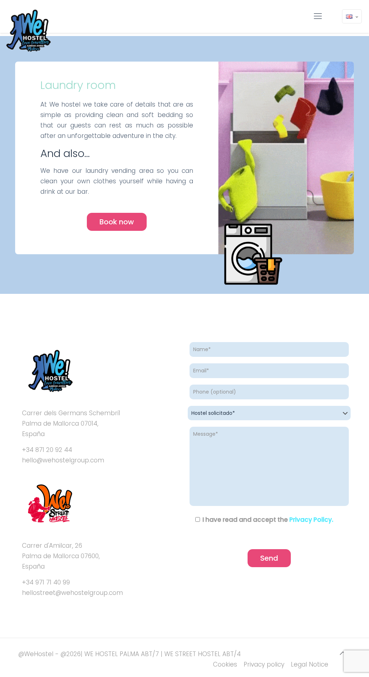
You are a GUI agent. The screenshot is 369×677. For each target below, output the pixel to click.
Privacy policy (264, 664)
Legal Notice (309, 664)
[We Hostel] (28, 31)
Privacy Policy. (311, 519)
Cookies (225, 664)
